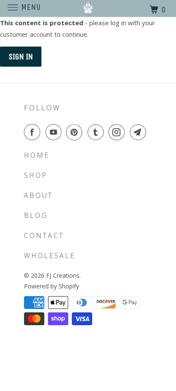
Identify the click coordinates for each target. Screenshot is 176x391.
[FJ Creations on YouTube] (55, 132)
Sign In (21, 57)
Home (37, 155)
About (38, 195)
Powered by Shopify (51, 286)
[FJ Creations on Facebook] (34, 132)
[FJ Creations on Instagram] (118, 132)
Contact (44, 235)
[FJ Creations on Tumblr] (97, 132)
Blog (36, 215)
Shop (35, 175)
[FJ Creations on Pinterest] (76, 132)
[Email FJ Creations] (140, 132)
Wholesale (49, 255)
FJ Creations (62, 275)
